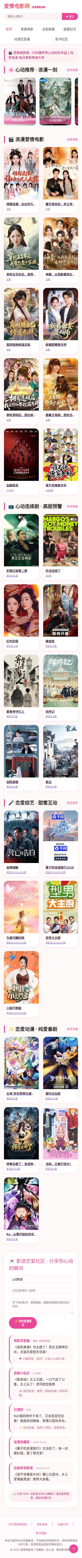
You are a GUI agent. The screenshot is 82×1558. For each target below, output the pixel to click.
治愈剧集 (48, 29)
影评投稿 (41, 1533)
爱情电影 (27, 29)
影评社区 (61, 39)
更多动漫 (72, 1029)
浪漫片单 (63, 1524)
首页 (9, 29)
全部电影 (72, 139)
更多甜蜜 (72, 70)
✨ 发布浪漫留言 (22, 1323)
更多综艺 (72, 802)
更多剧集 (72, 506)
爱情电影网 (24, 6)
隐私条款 (42, 1524)
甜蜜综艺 (69, 29)
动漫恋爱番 (22, 39)
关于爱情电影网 (18, 1524)
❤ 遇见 (70, 16)
